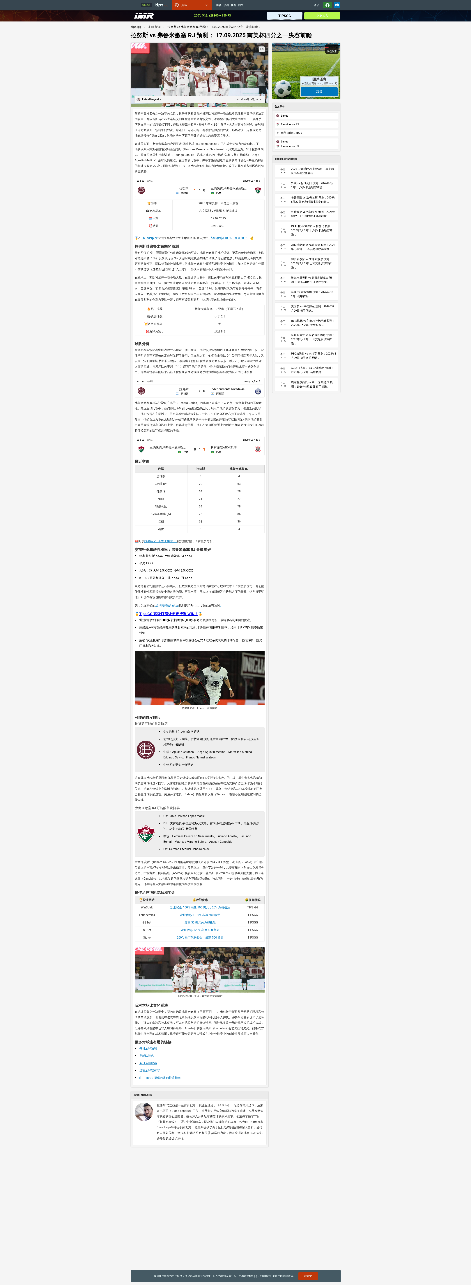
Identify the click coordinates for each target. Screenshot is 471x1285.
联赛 (233, 5)
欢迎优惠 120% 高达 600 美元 (200, 930)
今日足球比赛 (148, 1063)
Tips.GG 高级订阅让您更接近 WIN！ (168, 614)
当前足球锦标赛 (149, 1070)
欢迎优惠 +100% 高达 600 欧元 (200, 915)
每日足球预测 (148, 1048)
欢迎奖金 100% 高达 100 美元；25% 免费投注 (200, 907)
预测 (226, 5)
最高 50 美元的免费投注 (200, 922)
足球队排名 (146, 1056)
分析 (262, 49)
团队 (241, 5)
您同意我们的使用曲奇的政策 (276, 1276)
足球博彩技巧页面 (167, 605)
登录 (316, 5)
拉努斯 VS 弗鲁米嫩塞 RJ (160, 541)
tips (162, 5)
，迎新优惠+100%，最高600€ (227, 238)
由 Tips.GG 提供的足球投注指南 (160, 1078)
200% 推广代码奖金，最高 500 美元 (200, 937)
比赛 (219, 5)
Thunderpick (149, 238)
